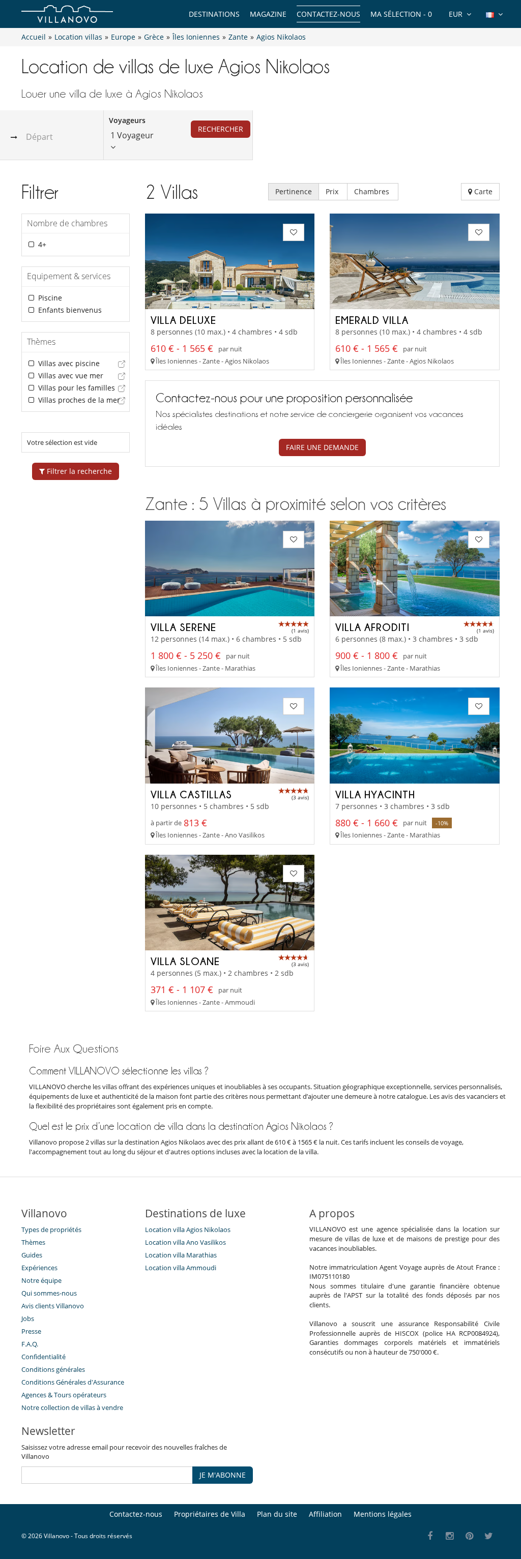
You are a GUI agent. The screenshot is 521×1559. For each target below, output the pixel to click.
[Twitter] (489, 1536)
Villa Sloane (185, 961)
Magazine (268, 14)
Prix (333, 191)
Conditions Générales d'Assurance (72, 1382)
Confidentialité (43, 1356)
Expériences (39, 1267)
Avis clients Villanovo (52, 1305)
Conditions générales (53, 1369)
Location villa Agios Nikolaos (187, 1229)
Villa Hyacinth (375, 794)
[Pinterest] (469, 1536)
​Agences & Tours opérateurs (63, 1394)
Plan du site (277, 1514)
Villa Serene (183, 627)
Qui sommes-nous (49, 1293)
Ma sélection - (401, 14)
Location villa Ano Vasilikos (185, 1242)
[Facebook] (430, 1536)
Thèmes (33, 1242)
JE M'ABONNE (222, 1475)
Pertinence (293, 191)
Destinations (214, 14)
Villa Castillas (191, 794)
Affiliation (325, 1514)
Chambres (372, 191)
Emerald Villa (372, 319)
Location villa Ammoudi (180, 1267)
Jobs (27, 1318)
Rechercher (220, 129)
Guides (31, 1255)
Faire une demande (322, 447)
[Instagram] (450, 1536)
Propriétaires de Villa (209, 1514)
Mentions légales (383, 1514)
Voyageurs (127, 120)
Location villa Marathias (181, 1255)
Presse (31, 1331)
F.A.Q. (29, 1343)
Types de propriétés (51, 1229)
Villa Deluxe (183, 319)
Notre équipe (41, 1280)
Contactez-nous (328, 14)
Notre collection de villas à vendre (73, 1407)
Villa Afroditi (372, 627)
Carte (482, 191)
